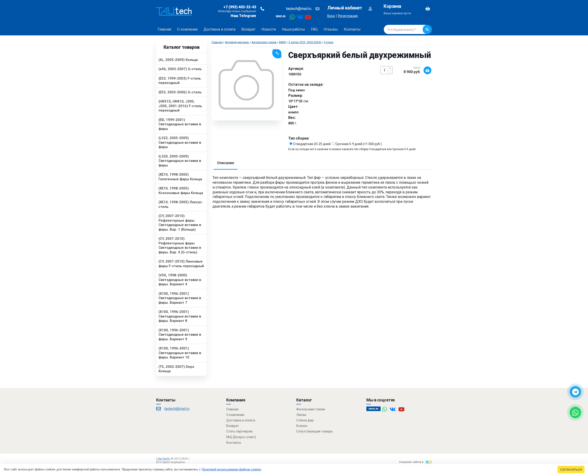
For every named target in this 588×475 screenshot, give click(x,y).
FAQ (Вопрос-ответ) (241, 437)
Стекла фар (305, 420)
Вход (331, 16)
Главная (232, 409)
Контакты (233, 442)
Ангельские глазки (310, 409)
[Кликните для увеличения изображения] (246, 84)
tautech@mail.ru (298, 8)
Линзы (301, 415)
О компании (235, 415)
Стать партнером (239, 431)
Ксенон (301, 426)
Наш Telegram (243, 16)
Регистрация (348, 16)
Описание (225, 163)
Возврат (232, 426)
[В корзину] (427, 70)
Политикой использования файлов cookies (231, 469)
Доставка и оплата (240, 420)
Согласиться (571, 469)
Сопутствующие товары (314, 431)
